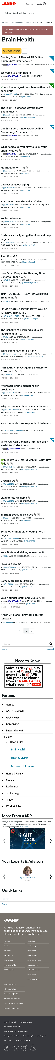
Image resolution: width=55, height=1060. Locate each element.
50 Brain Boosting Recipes (17, 514)
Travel (9, 799)
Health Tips (16, 741)
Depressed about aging (15, 184)
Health (8, 736)
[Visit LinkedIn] (33, 1048)
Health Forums (31, 22)
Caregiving (12, 723)
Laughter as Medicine (14, 497)
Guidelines (17, 13)
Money (10, 780)
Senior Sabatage (11, 218)
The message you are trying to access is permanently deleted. (26, 30)
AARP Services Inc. (34, 979)
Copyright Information (11, 1036)
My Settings (6, 13)
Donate (6, 946)
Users (4, 649)
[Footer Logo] (27, 920)
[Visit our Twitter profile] (16, 1048)
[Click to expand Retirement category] (4, 787)
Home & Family (15, 773)
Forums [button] (31, 13)
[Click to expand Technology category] (4, 793)
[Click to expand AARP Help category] (4, 718)
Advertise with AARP (35, 960)
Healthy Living (19, 757)
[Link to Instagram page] (24, 1048)
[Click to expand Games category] (4, 705)
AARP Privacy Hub (10, 1022)
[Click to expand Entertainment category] (4, 731)
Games (10, 704)
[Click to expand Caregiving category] (4, 724)
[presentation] (4, 839)
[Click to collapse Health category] (3, 737)
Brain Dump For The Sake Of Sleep (22, 201)
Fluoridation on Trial (13, 167)
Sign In (4, 904)
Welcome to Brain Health (16, 72)
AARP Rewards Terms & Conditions (16, 1031)
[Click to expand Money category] (4, 780)
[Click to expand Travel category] (4, 800)
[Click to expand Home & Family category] (4, 774)
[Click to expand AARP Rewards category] (4, 711)
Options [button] (24, 51)
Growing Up (8, 480)
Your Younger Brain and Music (19, 597)
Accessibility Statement (12, 1027)
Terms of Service (26, 1022)
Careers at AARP (33, 965)
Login (39, 4)
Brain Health (18, 749)
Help (24, 13)
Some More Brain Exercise (17, 581)
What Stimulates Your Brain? (18, 350)
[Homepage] (9, 4)
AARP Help (12, 717)
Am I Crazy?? (9, 256)
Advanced (50, 649)
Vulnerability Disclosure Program (34, 1036)
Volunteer (7, 950)
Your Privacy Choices (23, 1040)
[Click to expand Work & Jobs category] (4, 806)
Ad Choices (8, 1040)
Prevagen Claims (11, 564)
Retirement (13, 786)
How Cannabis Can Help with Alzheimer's (26, 423)
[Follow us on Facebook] (7, 1048)
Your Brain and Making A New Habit (22, 552)
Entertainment (14, 730)
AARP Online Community (12, 22)
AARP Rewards (15, 710)
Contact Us (31, 941)
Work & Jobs (13, 805)
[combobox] (27, 644)
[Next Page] (36, 630)
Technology (13, 793)
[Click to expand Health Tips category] (8, 742)
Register (5, 899)
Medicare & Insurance (23, 766)
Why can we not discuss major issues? (24, 406)
